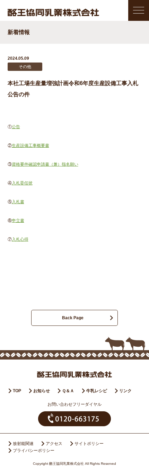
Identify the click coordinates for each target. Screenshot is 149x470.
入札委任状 (22, 183)
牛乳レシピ (96, 390)
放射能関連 (23, 443)
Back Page (73, 317)
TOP (17, 390)
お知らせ (41, 390)
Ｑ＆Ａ (68, 390)
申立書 (18, 220)
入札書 (18, 201)
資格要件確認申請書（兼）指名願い (45, 164)
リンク (125, 390)
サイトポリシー (89, 443)
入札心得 (20, 239)
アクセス (54, 443)
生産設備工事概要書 (30, 145)
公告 (16, 126)
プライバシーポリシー (33, 450)
